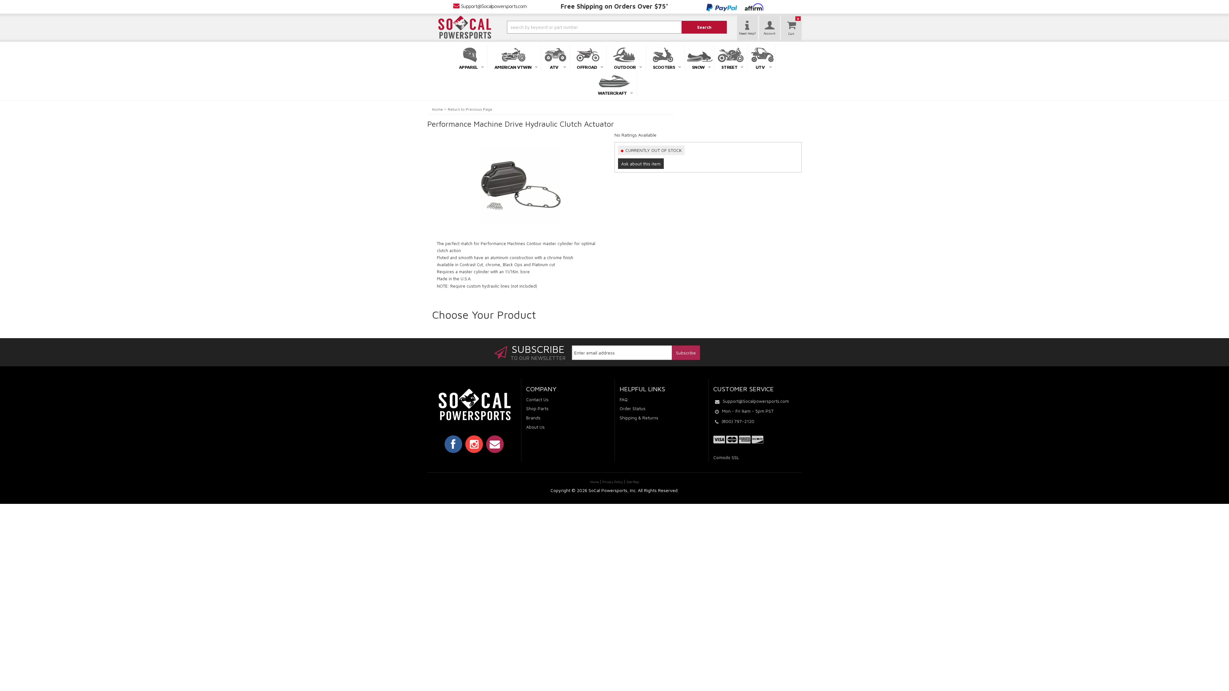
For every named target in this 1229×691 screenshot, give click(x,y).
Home (437, 109)
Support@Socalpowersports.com (493, 6)
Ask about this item (641, 163)
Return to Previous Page (470, 109)
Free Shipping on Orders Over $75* (614, 6)
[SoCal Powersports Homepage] (464, 27)
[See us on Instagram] (474, 444)
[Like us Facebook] (453, 444)
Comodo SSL (726, 457)
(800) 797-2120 (738, 421)
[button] (577, 27)
